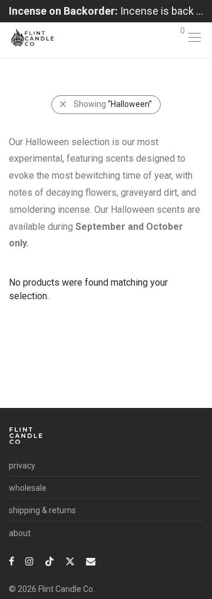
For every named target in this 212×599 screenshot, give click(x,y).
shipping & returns (42, 510)
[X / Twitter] (70, 560)
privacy (22, 465)
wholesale (28, 488)
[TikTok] (49, 560)
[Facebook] (11, 560)
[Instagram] (29, 560)
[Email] (90, 560)
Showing (113, 104)
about (20, 533)
